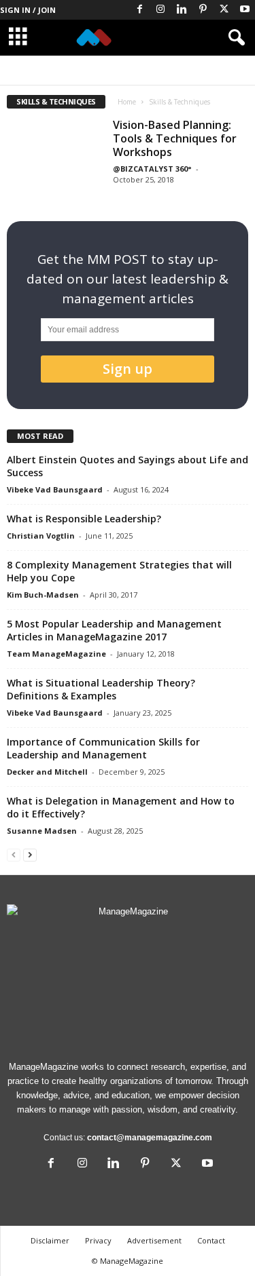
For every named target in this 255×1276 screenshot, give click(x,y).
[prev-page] (13, 854)
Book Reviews (137, 70)
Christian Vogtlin (41, 535)
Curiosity (188, 70)
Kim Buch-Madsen (43, 594)
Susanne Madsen (42, 831)
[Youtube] (245, 10)
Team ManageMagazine (56, 654)
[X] (224, 10)
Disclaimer (50, 1240)
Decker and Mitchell (47, 772)
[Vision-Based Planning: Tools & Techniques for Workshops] (55, 154)
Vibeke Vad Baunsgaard (55, 489)
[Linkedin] (181, 10)
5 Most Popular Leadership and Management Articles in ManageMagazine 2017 (114, 630)
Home (127, 102)
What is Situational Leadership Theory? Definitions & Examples (101, 689)
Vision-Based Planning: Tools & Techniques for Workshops (175, 138)
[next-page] (30, 854)
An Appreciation (74, 70)
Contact (211, 1240)
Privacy (98, 1240)
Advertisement (154, 1240)
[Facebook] (139, 10)
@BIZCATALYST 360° (152, 168)
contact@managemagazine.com (149, 1137)
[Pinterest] (202, 10)
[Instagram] (160, 10)
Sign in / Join (28, 10)
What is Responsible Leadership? (84, 518)
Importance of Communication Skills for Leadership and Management (103, 748)
